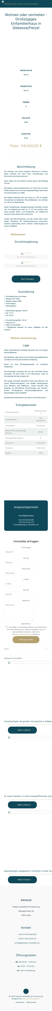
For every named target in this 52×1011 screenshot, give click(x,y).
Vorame (26, 558)
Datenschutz (31, 1002)
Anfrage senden (26, 639)
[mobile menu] (48, 4)
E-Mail (26, 579)
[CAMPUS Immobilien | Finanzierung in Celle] (20, 4)
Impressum (20, 1002)
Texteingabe (26, 547)
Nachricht (26, 601)
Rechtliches (26, 624)
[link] (26, 256)
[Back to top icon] (26, 991)
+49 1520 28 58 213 (26, 522)
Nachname (26, 569)
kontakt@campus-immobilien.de (26, 525)
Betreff (26, 590)
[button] (26, 234)
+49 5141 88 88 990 (26, 520)
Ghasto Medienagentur (31, 999)
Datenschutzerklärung (24, 634)
